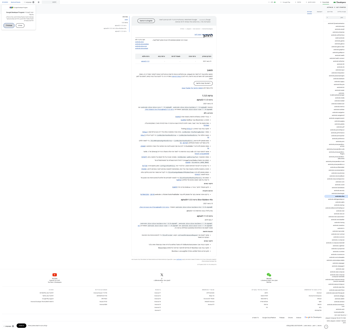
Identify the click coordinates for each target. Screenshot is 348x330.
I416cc (189, 129)
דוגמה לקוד (198, 35)
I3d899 (175, 187)
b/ (208, 137)
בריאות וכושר (264, 298)
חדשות (319, 304)
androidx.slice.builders (142, 44)
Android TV (211, 304)
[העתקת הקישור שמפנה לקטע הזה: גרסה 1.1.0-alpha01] (195, 216)
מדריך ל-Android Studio (100, 293)
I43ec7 (143, 135)
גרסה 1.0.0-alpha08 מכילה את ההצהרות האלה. (154, 207)
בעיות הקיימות (176, 76)
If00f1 (197, 154)
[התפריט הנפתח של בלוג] (268, 2)
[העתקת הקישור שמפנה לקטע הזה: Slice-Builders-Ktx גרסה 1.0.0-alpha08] (179, 200)
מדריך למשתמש (207, 35)
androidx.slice (139, 42)
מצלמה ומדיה (264, 301)
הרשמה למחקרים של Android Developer (42, 301)
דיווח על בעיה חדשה (203, 83)
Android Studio (15, 2)
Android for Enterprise (315, 296)
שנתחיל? (9, 25)
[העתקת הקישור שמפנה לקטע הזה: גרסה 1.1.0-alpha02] (195, 100)
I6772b (145, 166)
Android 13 (158, 304)
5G (267, 307)
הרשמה (21, 326)
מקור (320, 301)
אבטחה (319, 298)
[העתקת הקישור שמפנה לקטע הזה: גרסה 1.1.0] (200, 96)
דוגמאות (319, 12)
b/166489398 (204, 154)
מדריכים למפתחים (102, 296)
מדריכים (330, 12)
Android (319, 293)
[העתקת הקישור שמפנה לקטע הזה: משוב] (205, 70)
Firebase (281, 317)
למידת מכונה (264, 296)
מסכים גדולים (210, 293)
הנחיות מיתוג (307, 325)
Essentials (326, 2)
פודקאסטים (318, 310)
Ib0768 (185, 143)
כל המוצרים (255, 317)
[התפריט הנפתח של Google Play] (280, 2)
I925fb (144, 169)
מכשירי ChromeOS (209, 298)
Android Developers (207, 29)
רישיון (314, 325)
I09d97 (144, 157)
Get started (341, 7)
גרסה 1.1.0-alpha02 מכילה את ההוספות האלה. (159, 109)
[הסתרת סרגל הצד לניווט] (326, 327)
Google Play (286, 2)
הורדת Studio (103, 301)
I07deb (206, 125)
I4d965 (178, 117)
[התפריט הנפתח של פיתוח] (294, 2)
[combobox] (51, 2)
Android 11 (158, 310)
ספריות (309, 12)
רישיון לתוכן (179, 259)
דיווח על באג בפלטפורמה (47, 293)
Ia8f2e (179, 180)
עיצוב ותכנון (311, 2)
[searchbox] (336, 17)
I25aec (145, 132)
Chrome (290, 317)
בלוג (272, 2)
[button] (336, 315)
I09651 (197, 174)
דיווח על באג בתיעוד (48, 296)
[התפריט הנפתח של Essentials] (320, 2)
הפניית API (104, 298)
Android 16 (157, 296)
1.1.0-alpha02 (145, 61)
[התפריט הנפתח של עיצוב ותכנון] (305, 2)
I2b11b (152, 194)
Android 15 (158, 298)
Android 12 (158, 307)
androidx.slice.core (141, 46)
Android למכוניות (209, 301)
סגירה (20, 25)
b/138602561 (145, 194)
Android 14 (157, 301)
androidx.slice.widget (141, 48)
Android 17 (158, 293)
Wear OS (211, 296)
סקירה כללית (342, 12)
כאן (139, 226)
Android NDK (103, 304)
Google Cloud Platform (269, 317)
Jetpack (330, 7)
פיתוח (299, 2)
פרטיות (266, 304)
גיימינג (266, 293)
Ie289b (183, 120)
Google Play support (48, 298)
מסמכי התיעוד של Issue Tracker (192, 88)
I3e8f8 (188, 162)
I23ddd (143, 146)
